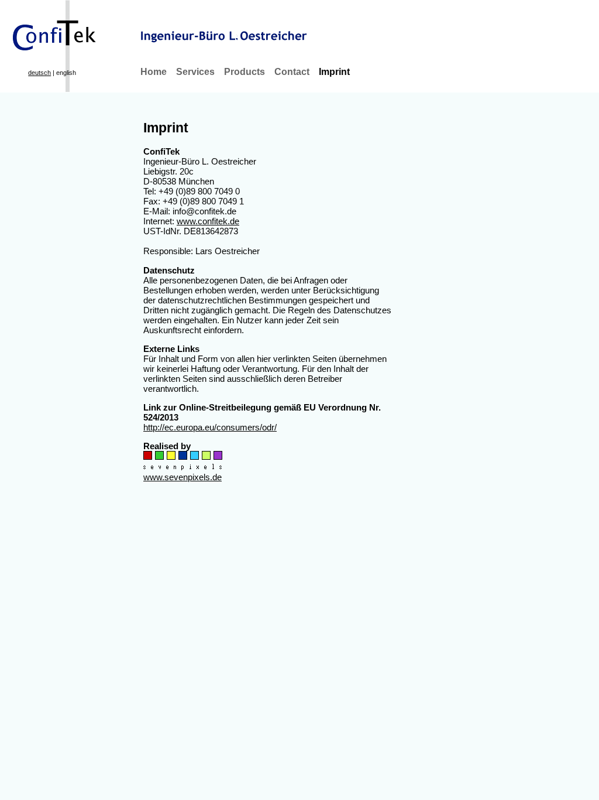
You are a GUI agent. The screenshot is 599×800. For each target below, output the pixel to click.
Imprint (334, 72)
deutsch (39, 72)
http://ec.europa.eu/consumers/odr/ (210, 427)
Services (195, 72)
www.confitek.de (208, 221)
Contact (291, 72)
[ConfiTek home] (49, 29)
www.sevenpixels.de (182, 477)
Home (153, 72)
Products (244, 72)
